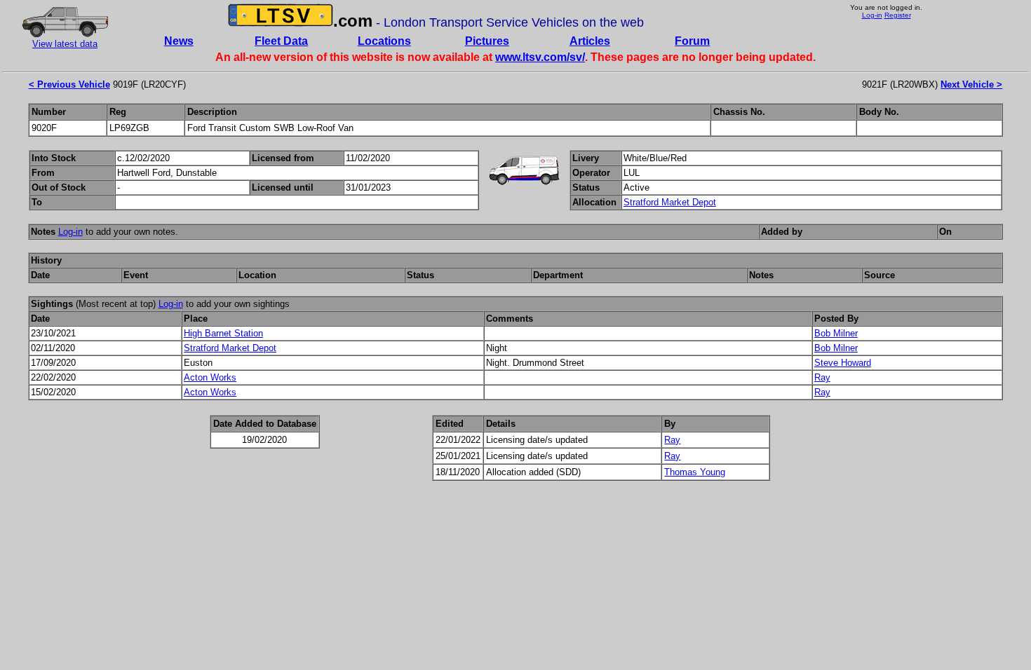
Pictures (487, 41)
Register (897, 15)
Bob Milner (836, 333)
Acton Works (210, 377)
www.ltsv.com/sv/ (540, 57)
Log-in (872, 15)
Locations (384, 41)
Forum (692, 41)
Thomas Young (694, 472)
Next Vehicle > (971, 84)
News (179, 41)
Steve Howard (842, 362)
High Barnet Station (223, 333)
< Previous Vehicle (69, 84)
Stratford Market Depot (670, 202)
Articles (590, 41)
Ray (822, 377)
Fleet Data (281, 41)
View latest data (64, 44)
